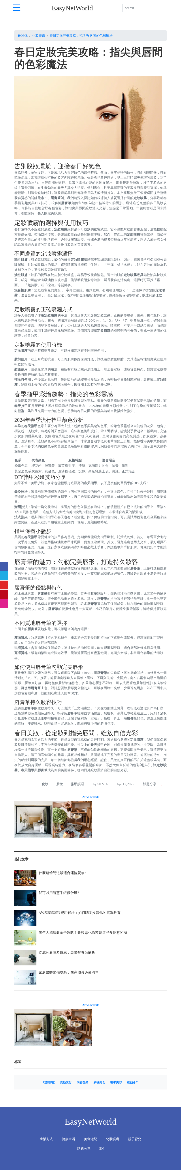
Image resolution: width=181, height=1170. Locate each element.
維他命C (132, 1082)
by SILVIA (100, 784)
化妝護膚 (38, 35)
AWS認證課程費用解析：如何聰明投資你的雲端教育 (80, 913)
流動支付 (66, 1082)
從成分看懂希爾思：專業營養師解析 (67, 952)
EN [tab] (101, 1148)
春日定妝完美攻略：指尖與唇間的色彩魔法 (81, 35)
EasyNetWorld (72, 8)
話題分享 (149, 784)
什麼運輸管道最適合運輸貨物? (62, 873)
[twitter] (4, 575)
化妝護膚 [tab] (112, 1139)
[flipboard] (4, 585)
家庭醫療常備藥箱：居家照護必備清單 (69, 972)
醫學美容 (116, 1082)
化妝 (45, 784)
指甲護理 (77, 784)
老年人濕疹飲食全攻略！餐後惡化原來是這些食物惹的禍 (83, 932)
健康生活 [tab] (68, 1139)
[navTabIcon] (16, 7)
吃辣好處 (49, 1082)
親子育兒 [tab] (134, 1139)
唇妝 (59, 784)
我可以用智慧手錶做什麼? (59, 893)
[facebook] (4, 566)
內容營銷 (82, 1082)
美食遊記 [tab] (90, 1139)
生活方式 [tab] (46, 1139)
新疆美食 (99, 1082)
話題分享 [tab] (83, 1148)
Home (23, 35)
